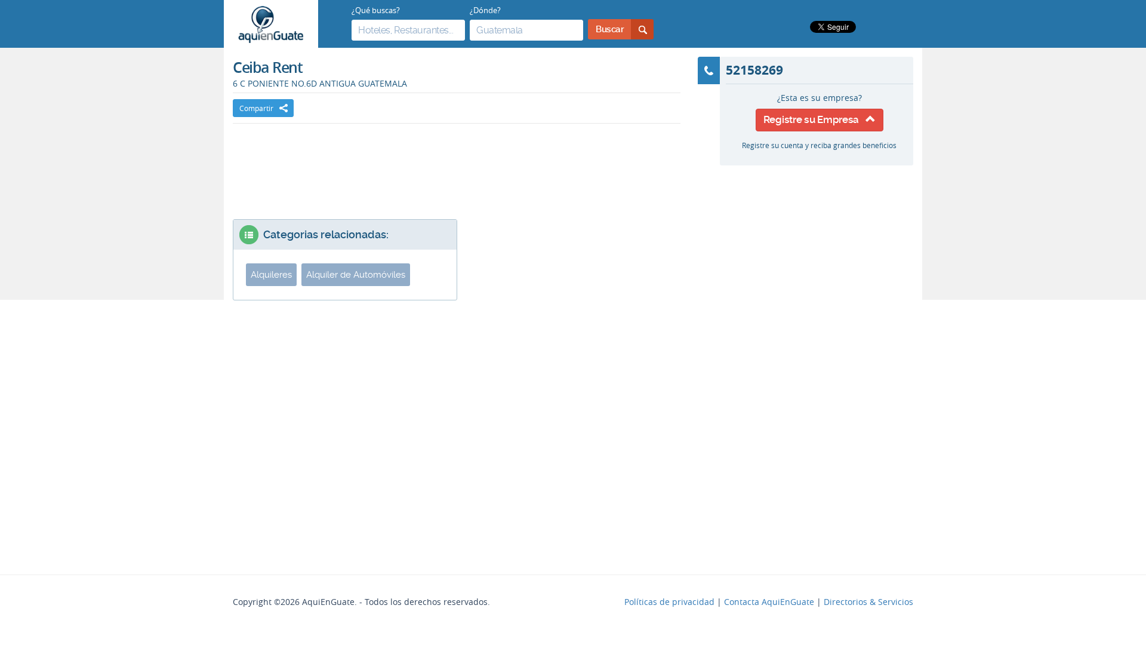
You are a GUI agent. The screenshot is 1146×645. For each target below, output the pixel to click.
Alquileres (271, 274)
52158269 (754, 70)
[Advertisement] (456, 159)
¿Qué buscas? (376, 10)
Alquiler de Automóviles (355, 274)
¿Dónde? (485, 10)
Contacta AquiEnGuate (769, 602)
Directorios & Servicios (868, 602)
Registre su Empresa (814, 119)
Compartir (256, 108)
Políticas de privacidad (669, 602)
